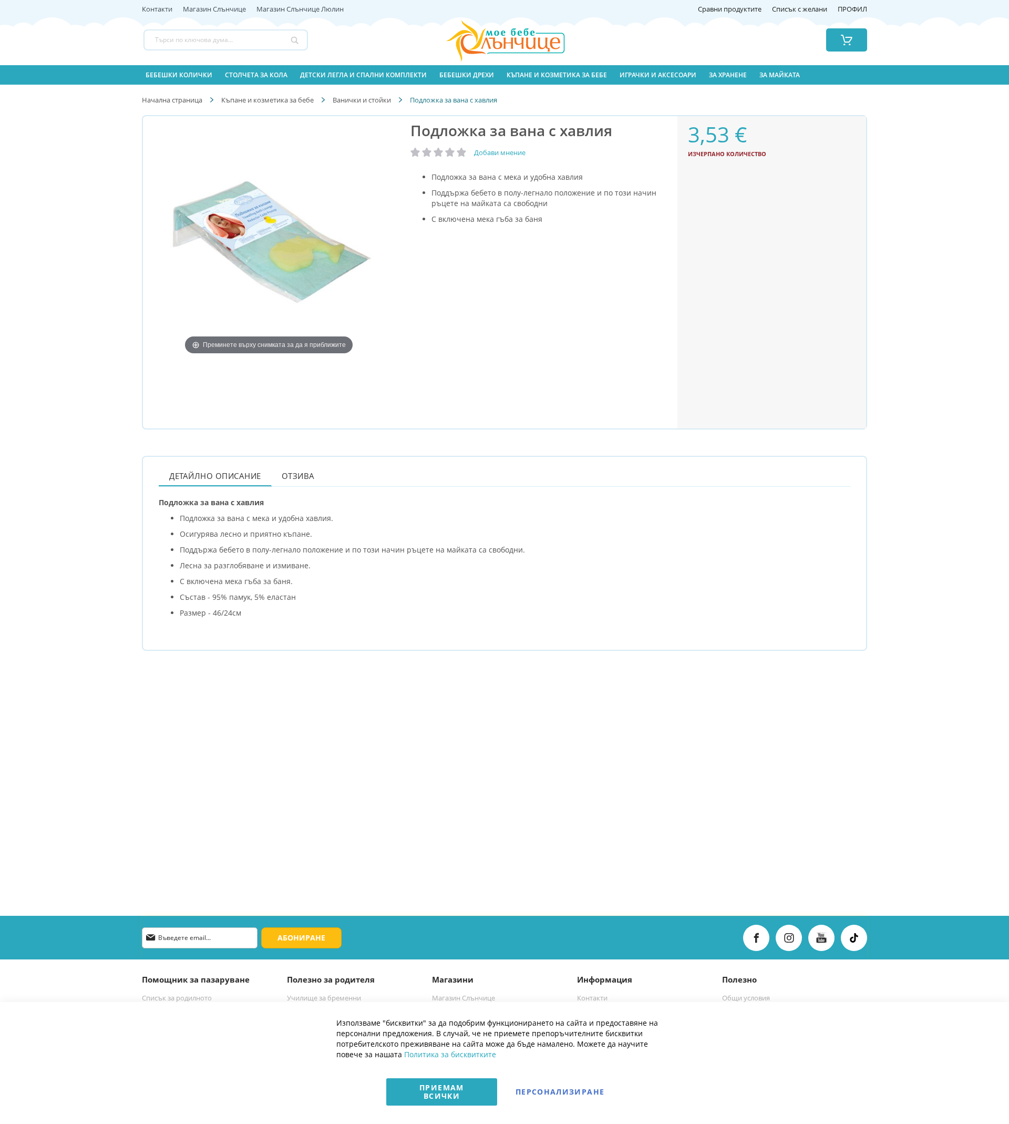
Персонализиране (560, 1092)
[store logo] (492, 40)
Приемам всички (441, 1091)
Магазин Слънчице (214, 9)
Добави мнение (500, 152)
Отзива (298, 476)
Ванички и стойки (362, 100)
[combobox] (225, 39)
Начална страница (172, 100)
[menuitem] (179, 75)
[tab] (215, 475)
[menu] (504, 75)
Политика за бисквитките (450, 1054)
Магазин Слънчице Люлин (300, 9)
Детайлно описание (215, 476)
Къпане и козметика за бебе (267, 100)
